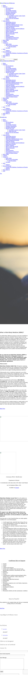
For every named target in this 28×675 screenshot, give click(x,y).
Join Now (2, 608)
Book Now (2, 408)
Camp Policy (5, 629)
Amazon (17, 487)
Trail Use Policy (5, 635)
